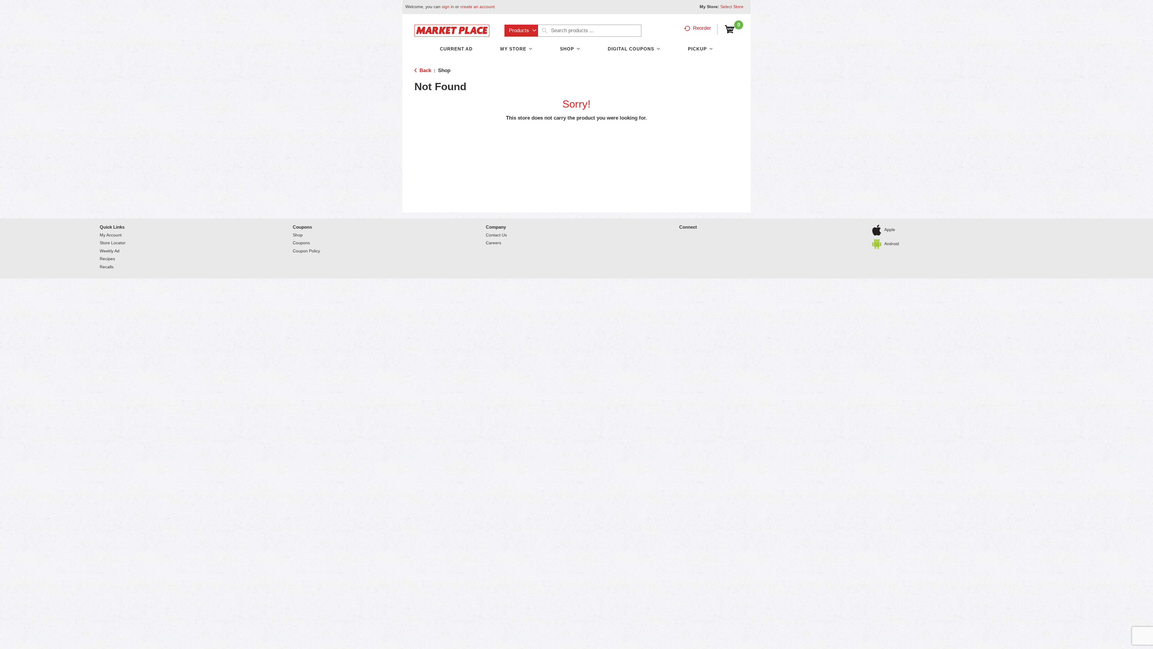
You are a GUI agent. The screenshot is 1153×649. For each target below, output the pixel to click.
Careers (493, 242)
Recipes (107, 258)
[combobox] (521, 31)
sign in (448, 6)
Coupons (302, 227)
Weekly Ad (110, 250)
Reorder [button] (702, 28)
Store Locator (113, 242)
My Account (111, 235)
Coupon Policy (306, 250)
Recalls (106, 266)
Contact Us (496, 235)
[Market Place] (451, 30)
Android (891, 243)
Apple (889, 229)
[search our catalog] (544, 31)
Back (424, 70)
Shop (444, 70)
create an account (477, 6)
